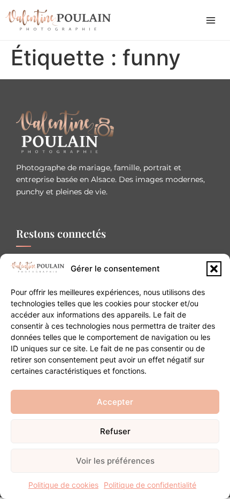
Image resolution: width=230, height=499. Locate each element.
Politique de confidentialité (150, 484)
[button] (214, 268)
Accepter (115, 402)
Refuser (115, 431)
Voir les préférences (115, 461)
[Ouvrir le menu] (211, 20)
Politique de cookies (63, 484)
